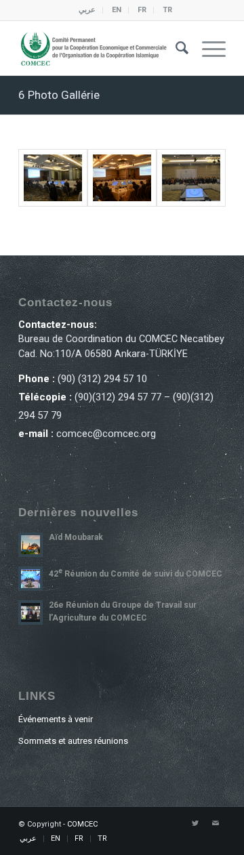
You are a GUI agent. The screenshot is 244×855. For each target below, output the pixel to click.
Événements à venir (55, 719)
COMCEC (82, 824)
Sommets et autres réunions (73, 741)
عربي (87, 9)
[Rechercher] (175, 48)
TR (167, 9)
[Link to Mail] (215, 824)
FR (142, 9)
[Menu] (207, 48)
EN (116, 9)
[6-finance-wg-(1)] (52, 178)
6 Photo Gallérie (59, 95)
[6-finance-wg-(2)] (122, 178)
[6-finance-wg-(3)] (191, 178)
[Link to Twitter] (195, 824)
